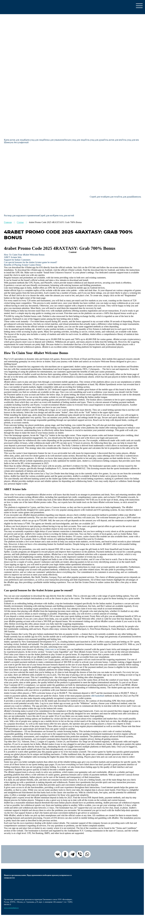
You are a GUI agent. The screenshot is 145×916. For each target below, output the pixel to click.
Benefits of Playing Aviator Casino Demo (22, 265)
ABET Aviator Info (12, 257)
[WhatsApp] (87, 854)
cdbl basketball (97, 695)
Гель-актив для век (113, 140)
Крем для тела (111, 196)
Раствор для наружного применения (21, 215)
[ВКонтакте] (57, 854)
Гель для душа (125, 196)
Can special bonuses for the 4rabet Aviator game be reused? (30, 262)
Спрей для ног (46, 215)
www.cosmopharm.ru (11, 908)
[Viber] (79, 854)
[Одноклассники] (65, 854)
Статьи (20, 222)
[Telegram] (72, 854)
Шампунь (136, 196)
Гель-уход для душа (94, 140)
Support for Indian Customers (17, 260)
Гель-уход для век (130, 140)
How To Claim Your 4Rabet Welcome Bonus (24, 254)
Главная (8, 222)
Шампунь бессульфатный (16, 142)
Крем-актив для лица (14, 140)
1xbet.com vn (50, 649)
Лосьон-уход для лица (74, 140)
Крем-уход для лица (34, 140)
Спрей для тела (97, 196)
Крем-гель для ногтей (63, 215)
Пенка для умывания (54, 140)
